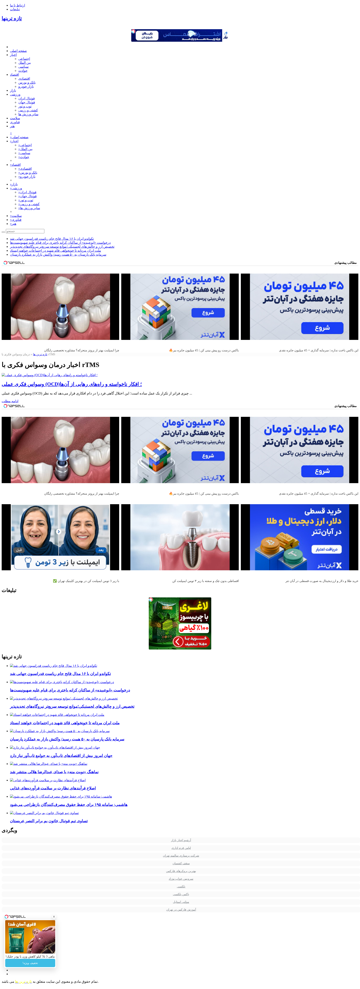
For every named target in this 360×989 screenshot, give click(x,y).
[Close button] (54, 917)
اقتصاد (14, 74)
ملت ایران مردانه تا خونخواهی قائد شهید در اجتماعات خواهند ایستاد (55, 250)
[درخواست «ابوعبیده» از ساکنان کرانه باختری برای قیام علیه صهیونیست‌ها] (62, 682)
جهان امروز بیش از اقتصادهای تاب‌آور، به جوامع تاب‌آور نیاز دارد (61, 755)
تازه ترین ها (40, 354)
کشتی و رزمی (28, 110)
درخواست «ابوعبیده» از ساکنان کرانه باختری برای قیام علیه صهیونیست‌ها (60, 242)
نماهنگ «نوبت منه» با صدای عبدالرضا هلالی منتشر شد (54, 772)
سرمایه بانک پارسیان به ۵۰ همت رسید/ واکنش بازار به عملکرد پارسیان (58, 254)
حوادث (23, 70)
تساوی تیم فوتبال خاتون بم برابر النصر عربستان (49, 821)
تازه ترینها (12, 18)
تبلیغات (15, 9)
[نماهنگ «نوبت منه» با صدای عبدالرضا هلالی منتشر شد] (48, 763)
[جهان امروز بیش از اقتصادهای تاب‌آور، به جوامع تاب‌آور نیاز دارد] (55, 747)
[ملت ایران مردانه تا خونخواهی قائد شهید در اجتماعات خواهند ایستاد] (57, 714)
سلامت (15, 118)
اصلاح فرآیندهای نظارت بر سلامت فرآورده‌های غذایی (53, 788)
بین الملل (24, 62)
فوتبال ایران (26, 98)
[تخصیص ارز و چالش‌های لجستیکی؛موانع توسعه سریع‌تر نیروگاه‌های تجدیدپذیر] (64, 698)
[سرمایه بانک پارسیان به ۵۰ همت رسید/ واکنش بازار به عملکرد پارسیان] (60, 731)
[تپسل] (133, 31)
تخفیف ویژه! (30, 963)
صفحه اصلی (18, 51)
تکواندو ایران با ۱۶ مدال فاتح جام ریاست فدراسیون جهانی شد (52, 238)
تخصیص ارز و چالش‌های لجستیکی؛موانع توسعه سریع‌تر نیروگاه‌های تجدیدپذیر (62, 246)
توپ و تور (24, 106)
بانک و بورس (27, 82)
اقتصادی (24, 78)
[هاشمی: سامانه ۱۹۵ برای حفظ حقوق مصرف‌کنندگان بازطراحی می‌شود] (61, 796)
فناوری (15, 122)
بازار (13, 90)
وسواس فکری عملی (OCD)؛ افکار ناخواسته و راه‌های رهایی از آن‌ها (72, 384)
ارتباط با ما (17, 5)
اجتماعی (24, 58)
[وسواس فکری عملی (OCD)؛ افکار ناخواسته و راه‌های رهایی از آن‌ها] (50, 375)
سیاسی (23, 66)
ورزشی (15, 94)
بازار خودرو (26, 86)
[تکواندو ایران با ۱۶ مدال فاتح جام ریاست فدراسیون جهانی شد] (53, 665)
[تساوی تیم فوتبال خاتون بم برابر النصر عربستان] (44, 813)
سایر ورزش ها (28, 114)
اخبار (13, 55)
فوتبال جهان (26, 102)
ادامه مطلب (10, 401)
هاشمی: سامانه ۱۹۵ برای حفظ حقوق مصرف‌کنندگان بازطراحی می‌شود (69, 804)
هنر (12, 126)
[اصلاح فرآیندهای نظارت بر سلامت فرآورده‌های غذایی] (48, 780)
